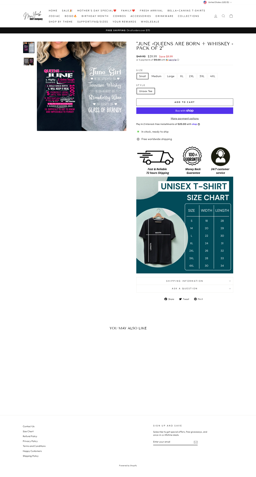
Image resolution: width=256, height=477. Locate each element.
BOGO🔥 (71, 15)
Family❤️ (128, 10)
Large (170, 76)
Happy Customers (32, 451)
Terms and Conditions (34, 446)
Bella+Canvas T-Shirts (186, 10)
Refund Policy (30, 436)
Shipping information (184, 281)
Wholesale (150, 21)
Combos (119, 15)
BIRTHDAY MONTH (95, 15)
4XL (212, 76)
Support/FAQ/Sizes (92, 21)
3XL (202, 76)
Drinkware (164, 15)
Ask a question (185, 288)
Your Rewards (124, 21)
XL (181, 76)
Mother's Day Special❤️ (97, 10)
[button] (184, 59)
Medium (156, 76)
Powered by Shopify (128, 465)
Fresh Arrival (151, 10)
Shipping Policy (31, 456)
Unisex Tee (145, 91)
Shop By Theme (61, 21)
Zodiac (54, 15)
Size (139, 70)
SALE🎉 (67, 10)
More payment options (185, 118)
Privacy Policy (30, 441)
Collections (188, 15)
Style (140, 85)
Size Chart (28, 431)
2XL (191, 76)
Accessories (141, 15)
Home (53, 10)
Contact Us (29, 426)
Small (142, 76)
